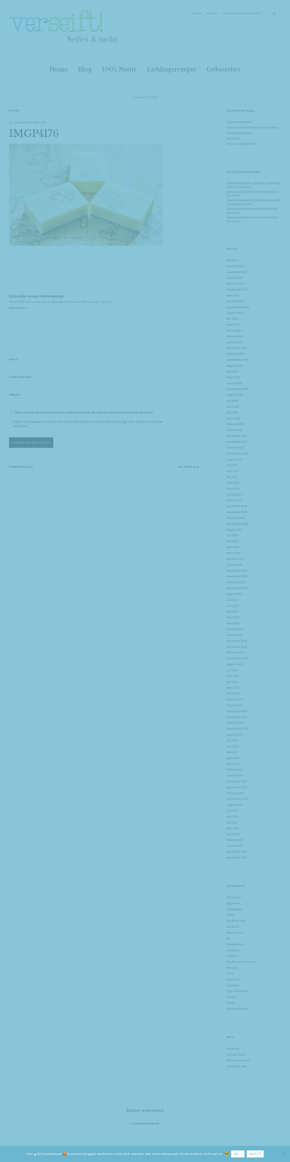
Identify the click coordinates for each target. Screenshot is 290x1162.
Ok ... (238, 1154)
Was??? (255, 1154)
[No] (284, 1154)
